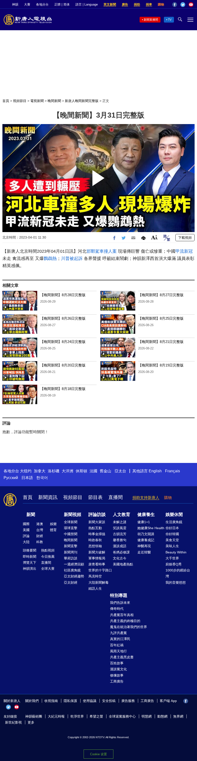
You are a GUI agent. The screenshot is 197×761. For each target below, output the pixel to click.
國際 (26, 524)
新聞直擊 (70, 546)
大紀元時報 (56, 716)
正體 (57, 4)
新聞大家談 (96, 522)
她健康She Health (150, 528)
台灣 (39, 530)
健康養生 (146, 514)
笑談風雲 (119, 528)
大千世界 (172, 558)
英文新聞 (110, 4)
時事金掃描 (96, 534)
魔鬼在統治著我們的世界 (128, 627)
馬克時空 (95, 576)
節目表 (95, 497)
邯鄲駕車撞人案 (101, 251)
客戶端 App (168, 701)
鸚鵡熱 (50, 258)
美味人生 (172, 546)
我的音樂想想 (176, 582)
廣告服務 (128, 701)
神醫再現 (144, 546)
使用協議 (89, 701)
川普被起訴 (72, 258)
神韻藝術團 (33, 716)
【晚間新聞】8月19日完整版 (161, 365)
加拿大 (39, 471)
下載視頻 (185, 238)
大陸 (26, 542)
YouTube (191, 4)
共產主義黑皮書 (122, 657)
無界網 (178, 716)
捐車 (149, 4)
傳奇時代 (116, 609)
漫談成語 (119, 546)
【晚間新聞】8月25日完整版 (161, 318)
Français (172, 471)
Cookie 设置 (98, 754)
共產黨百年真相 (122, 615)
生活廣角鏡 (174, 522)
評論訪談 (97, 514)
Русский (11, 478)
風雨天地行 (118, 651)
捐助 (137, 4)
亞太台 (120, 471)
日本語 (27, 478)
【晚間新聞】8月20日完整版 (63, 365)
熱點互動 (95, 528)
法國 (93, 471)
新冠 (188, 251)
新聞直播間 (151, 19)
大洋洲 (67, 471)
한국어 (42, 478)
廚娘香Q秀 (174, 564)
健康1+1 (143, 522)
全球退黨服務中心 (122, 716)
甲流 (179, 251)
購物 (161, 4)
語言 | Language (86, 4)
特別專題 (118, 595)
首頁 (5, 101)
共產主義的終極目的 (125, 621)
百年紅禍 (116, 645)
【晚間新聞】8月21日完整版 (161, 342)
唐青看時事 (96, 564)
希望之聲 (96, 716)
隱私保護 (70, 701)
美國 (26, 530)
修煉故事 (116, 675)
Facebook (174, 4)
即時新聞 (29, 556)
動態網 (162, 716)
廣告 (125, 4)
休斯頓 (81, 471)
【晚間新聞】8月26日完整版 (63, 318)
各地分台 (42, 4)
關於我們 (32, 701)
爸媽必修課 (121, 552)
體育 (53, 530)
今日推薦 (48, 556)
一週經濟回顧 (74, 564)
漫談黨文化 (118, 669)
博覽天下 (29, 562)
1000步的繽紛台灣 (178, 573)
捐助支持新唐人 (145, 498)
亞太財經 (70, 582)
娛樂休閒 (174, 514)
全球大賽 (48, 568)
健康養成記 (145, 540)
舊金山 (105, 471)
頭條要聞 (29, 550)
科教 (39, 542)
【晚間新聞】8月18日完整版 (63, 389)
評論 (26, 536)
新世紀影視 (13, 722)
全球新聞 (70, 522)
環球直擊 (70, 528)
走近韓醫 (144, 552)
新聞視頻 (72, 514)
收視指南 (51, 701)
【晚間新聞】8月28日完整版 (63, 295)
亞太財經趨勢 (74, 576)
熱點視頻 (48, 550)
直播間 (115, 497)
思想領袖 (95, 546)
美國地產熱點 (123, 564)
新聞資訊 (47, 497)
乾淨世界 (77, 716)
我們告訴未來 (120, 603)
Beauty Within (176, 552)
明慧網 (147, 716)
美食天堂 (172, 540)
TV (170, 19)
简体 (66, 4)
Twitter (182, 4)
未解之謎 (119, 522)
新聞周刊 (70, 552)
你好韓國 (172, 534)
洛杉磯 (53, 471)
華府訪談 (70, 558)
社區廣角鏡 (72, 570)
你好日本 (172, 528)
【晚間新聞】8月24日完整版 (63, 342)
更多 (31, 722)
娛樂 (53, 524)
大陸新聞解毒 (98, 582)
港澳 (39, 524)
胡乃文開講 (145, 534)
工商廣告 (116, 681)
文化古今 (119, 558)
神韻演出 (29, 568)
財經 (39, 536)
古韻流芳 (119, 534)
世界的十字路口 (100, 570)
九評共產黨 (118, 633)
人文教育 (121, 514)
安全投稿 (109, 701)
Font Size (154, 237)
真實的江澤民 (120, 639)
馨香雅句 (119, 540)
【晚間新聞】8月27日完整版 (161, 295)
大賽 (27, 4)
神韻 (15, 4)
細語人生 (95, 588)
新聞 (30, 514)
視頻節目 (19, 101)
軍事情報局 (96, 558)
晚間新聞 (54, 101)
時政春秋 (95, 540)
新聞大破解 (96, 552)
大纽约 (25, 471)
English (155, 471)
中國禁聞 (70, 534)
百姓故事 (116, 663)
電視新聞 (37, 101)
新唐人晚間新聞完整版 (81, 101)
